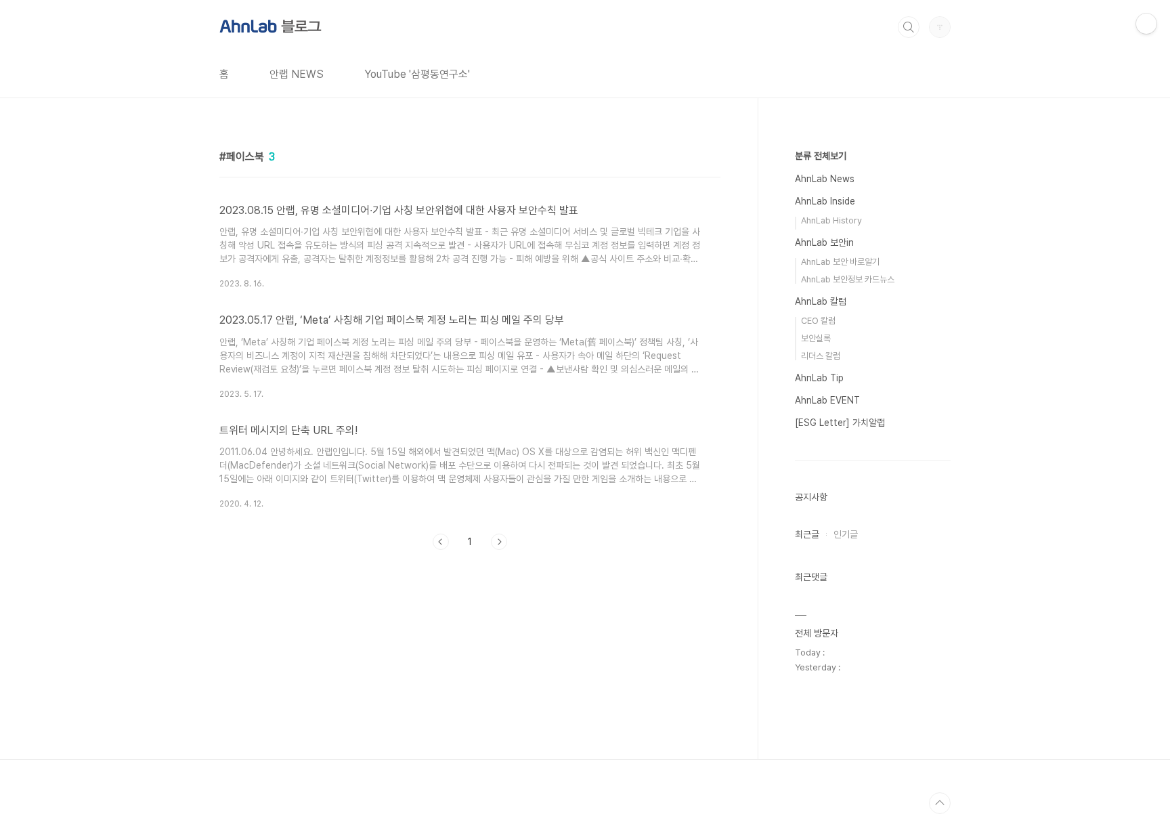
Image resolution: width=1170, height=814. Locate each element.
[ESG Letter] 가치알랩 (840, 422)
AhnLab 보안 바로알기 (840, 262)
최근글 (807, 534)
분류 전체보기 (820, 155)
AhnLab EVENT (827, 400)
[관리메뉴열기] (1146, 24)
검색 (908, 27)
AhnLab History (831, 220)
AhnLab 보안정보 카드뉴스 (847, 279)
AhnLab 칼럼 (820, 301)
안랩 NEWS (296, 74)
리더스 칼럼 (820, 356)
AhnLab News (824, 178)
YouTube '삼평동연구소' (417, 74)
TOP (940, 803)
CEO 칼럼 (818, 321)
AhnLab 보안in (824, 242)
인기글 (845, 534)
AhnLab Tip (819, 377)
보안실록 (816, 338)
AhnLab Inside (825, 201)
